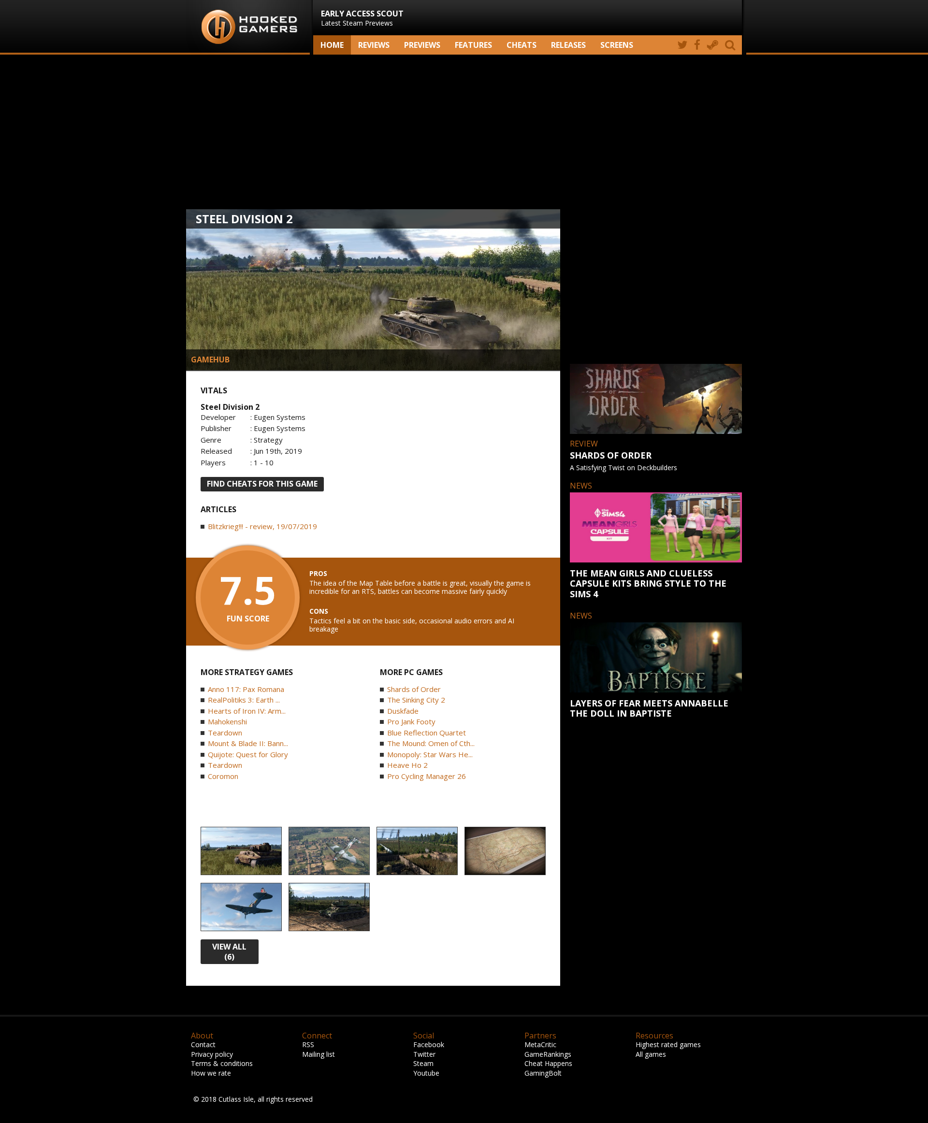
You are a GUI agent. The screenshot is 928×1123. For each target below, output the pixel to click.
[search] (732, 45)
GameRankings (547, 1054)
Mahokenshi (227, 721)
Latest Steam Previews (362, 18)
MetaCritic (540, 1044)
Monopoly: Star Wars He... (430, 754)
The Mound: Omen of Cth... (431, 743)
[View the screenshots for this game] (241, 851)
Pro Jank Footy (411, 721)
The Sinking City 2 (416, 700)
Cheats (521, 45)
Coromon (223, 776)
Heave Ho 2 (407, 765)
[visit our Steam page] (713, 45)
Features (473, 45)
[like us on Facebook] (697, 45)
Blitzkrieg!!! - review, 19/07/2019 (262, 526)
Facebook (428, 1044)
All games (651, 1054)
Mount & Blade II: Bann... (248, 743)
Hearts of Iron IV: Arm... (247, 711)
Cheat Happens (548, 1063)
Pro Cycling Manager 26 (426, 776)
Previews (422, 45)
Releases (568, 45)
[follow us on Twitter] (682, 45)
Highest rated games (668, 1044)
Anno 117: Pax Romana (246, 689)
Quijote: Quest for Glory (248, 754)
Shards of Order (414, 689)
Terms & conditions (222, 1063)
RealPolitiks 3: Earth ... (244, 700)
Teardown (225, 732)
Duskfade (403, 711)
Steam (423, 1063)
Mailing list (318, 1054)
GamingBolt (543, 1073)
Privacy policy (212, 1054)
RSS (308, 1044)
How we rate (211, 1073)
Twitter (424, 1054)
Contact (203, 1044)
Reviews (374, 45)
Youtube (426, 1073)
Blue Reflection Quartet (426, 732)
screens (616, 45)
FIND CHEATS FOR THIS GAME (262, 483)
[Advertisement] (464, 132)
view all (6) (229, 951)
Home (332, 45)
